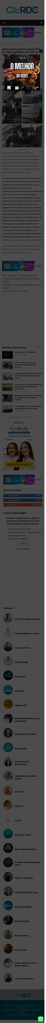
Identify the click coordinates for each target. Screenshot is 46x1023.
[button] (41, 51)
